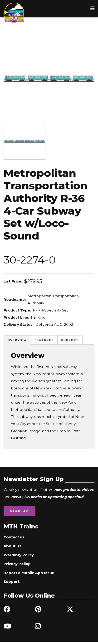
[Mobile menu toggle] (92, 8)
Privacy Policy (17, 563)
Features (44, 340)
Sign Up (19, 511)
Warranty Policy (19, 555)
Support (70, 340)
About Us (12, 546)
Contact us (14, 537)
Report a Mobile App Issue (29, 572)
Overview (17, 340)
